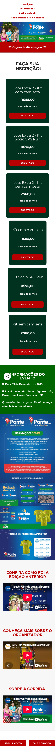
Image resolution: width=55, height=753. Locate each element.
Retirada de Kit (27, 13)
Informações (27, 8)
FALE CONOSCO (42, 743)
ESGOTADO (27, 115)
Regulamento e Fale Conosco (27, 17)
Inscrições (27, 4)
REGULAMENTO (13, 743)
